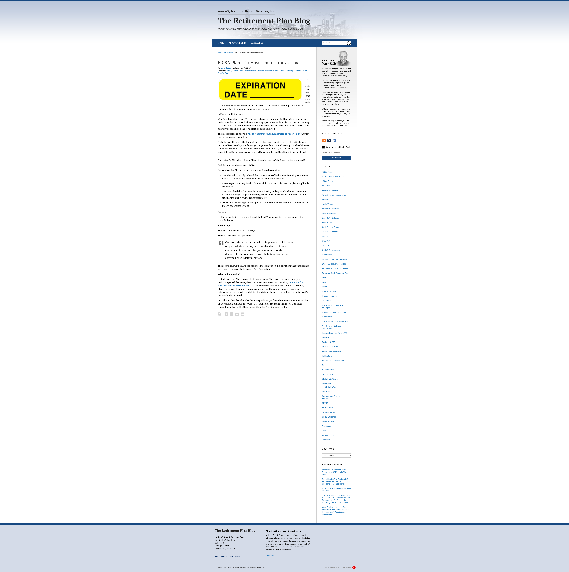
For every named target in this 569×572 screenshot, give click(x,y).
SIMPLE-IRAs (327, 408)
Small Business (328, 412)
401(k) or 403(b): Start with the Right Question (336, 489)
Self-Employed (328, 392)
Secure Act (326, 384)
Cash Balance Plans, (248, 70)
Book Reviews (328, 223)
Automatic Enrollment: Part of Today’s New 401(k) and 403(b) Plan (334, 472)
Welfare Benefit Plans (330, 435)
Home (221, 42)
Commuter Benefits (330, 232)
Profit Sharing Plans (330, 347)
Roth (324, 365)
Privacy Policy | (222, 556)
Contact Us (257, 42)
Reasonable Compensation (333, 361)
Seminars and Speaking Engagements (332, 397)
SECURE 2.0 (327, 374)
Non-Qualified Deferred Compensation (331, 327)
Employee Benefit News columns (335, 268)
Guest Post (326, 301)
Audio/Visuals (327, 204)
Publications (327, 356)
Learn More (270, 556)
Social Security (328, 421)
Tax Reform (326, 426)
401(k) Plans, (232, 70)
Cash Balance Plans (330, 227)
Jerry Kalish (225, 68)
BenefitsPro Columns (330, 218)
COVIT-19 (326, 245)
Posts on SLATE (328, 342)
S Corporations (328, 370)
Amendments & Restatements (334, 195)
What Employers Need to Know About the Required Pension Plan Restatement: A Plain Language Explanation (335, 510)
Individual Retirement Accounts (334, 312)
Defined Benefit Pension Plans (334, 259)
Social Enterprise (329, 417)
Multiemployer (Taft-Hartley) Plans (335, 321)
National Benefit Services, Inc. (246, 11)
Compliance (327, 236)
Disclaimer (235, 556)
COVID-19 (326, 241)
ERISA (324, 278)
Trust (324, 431)
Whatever (326, 440)
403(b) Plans (327, 181)
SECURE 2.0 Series (330, 379)
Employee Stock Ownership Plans (335, 273)
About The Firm (237, 42)
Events (325, 287)
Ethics (324, 282)
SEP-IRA (325, 403)
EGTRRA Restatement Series (334, 264)
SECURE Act (330, 387)
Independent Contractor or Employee (332, 306)
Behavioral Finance (330, 213)
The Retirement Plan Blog (235, 530)
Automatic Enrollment (330, 209)
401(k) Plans (228, 53)
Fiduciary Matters (329, 291)
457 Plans (326, 186)
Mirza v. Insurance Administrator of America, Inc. (275, 133)
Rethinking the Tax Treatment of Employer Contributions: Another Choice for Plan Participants (335, 481)
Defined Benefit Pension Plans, (270, 70)
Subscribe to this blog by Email (337, 147)
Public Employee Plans (331, 351)
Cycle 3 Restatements (331, 250)
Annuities (326, 200)
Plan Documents (328, 338)
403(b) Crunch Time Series (333, 177)
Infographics (327, 317)
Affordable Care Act (330, 190)
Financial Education (330, 296)
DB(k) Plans (327, 255)
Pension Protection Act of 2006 (334, 333)
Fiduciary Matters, (293, 70)
